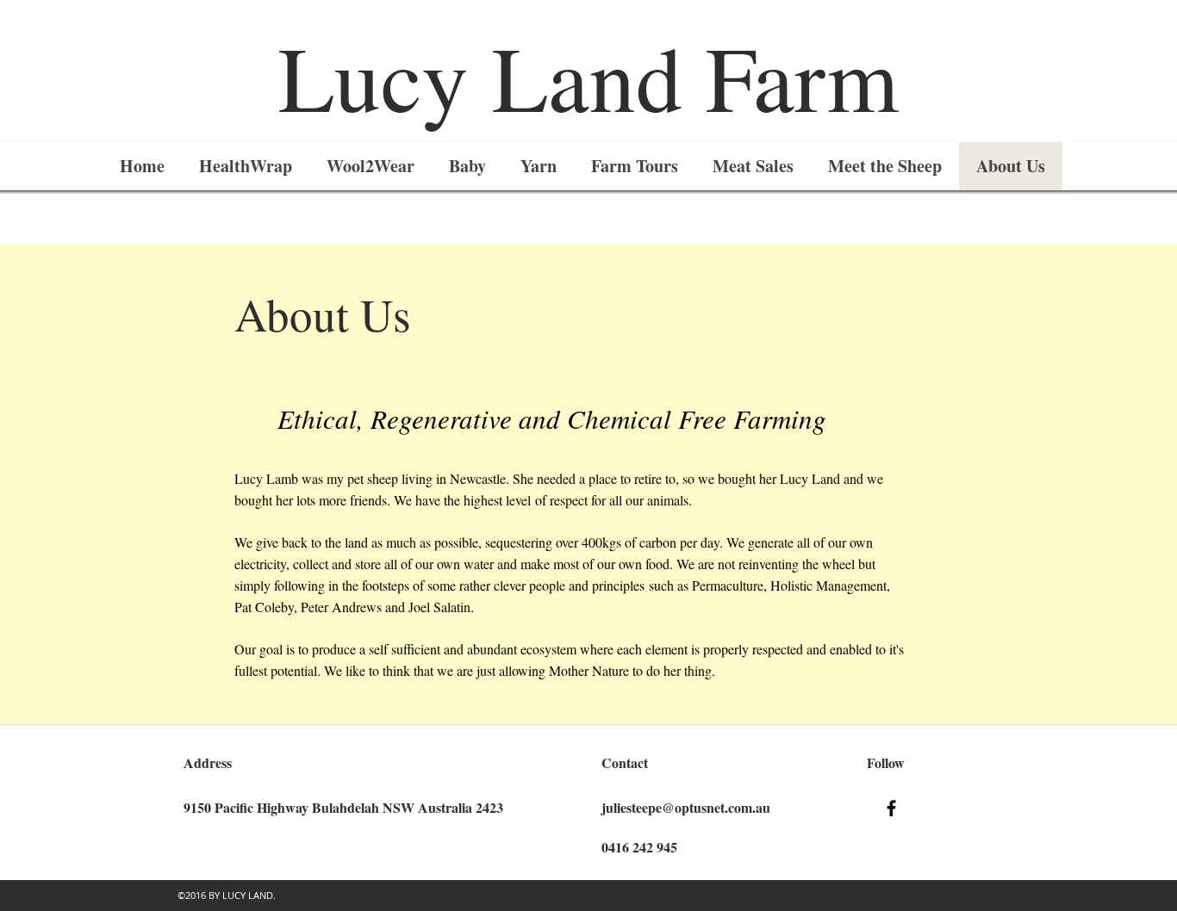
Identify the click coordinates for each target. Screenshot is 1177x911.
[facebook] (891, 808)
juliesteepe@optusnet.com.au (685, 807)
